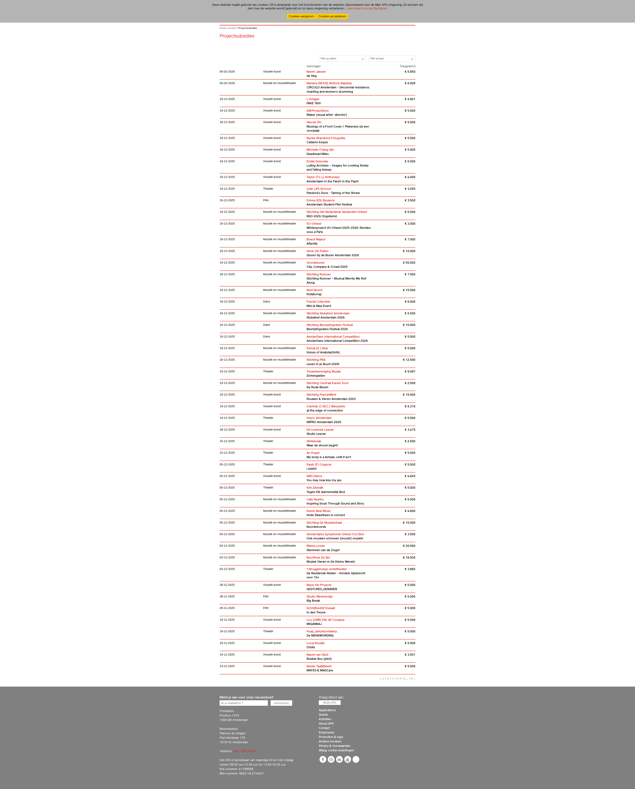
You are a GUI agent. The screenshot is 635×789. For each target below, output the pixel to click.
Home (223, 28)
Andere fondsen (330, 741)
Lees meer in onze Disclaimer (366, 8)
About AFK (326, 723)
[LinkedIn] (339, 759)
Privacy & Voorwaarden (335, 746)
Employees (326, 732)
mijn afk (330, 702)
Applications (327, 710)
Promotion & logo (331, 737)
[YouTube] (348, 759)
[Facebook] (323, 759)
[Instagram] (331, 759)
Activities (325, 719)
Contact (324, 728)
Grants (232, 28)
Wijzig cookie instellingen (336, 750)
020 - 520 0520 (244, 751)
